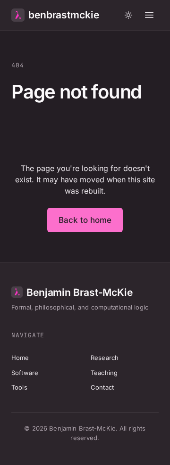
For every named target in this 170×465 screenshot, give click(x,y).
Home (20, 357)
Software (24, 372)
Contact (102, 387)
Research (105, 357)
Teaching (104, 372)
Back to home (85, 220)
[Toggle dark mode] (128, 15)
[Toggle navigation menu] (149, 15)
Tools (19, 387)
